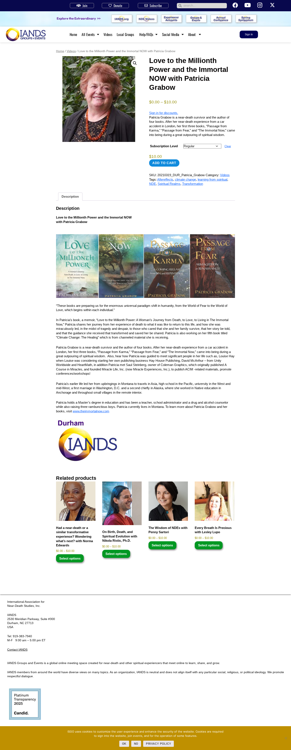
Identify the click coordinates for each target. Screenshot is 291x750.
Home (73, 34)
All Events (88, 34)
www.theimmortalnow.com (91, 411)
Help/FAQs (146, 34)
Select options (70, 558)
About (192, 34)
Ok (124, 743)
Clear (228, 146)
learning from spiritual (212, 179)
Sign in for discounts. (163, 113)
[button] (135, 63)
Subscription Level (164, 146)
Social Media (170, 34)
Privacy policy (158, 743)
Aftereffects (165, 179)
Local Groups (126, 34)
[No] (286, 738)
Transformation (192, 184)
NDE (152, 184)
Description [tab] (70, 196)
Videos (108, 34)
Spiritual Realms (169, 184)
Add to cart (164, 163)
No (136, 743)
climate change (185, 179)
